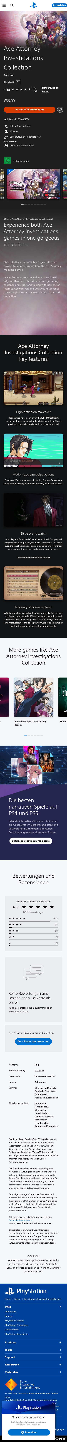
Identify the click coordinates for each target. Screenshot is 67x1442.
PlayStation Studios (14, 1320)
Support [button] (10, 1357)
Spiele (17, 1298)
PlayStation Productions (16, 1325)
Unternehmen (12, 1329)
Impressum (10, 1311)
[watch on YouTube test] (51, 195)
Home (8, 1298)
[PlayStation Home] (33, 5)
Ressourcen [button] (12, 1364)
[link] (34, 703)
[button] (33, 184)
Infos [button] (8, 1306)
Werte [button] (8, 1349)
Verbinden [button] (11, 1372)
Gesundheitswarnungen (20, 1220)
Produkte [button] (10, 1342)
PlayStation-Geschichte (16, 1334)
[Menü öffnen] (4, 5)
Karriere (9, 1316)
